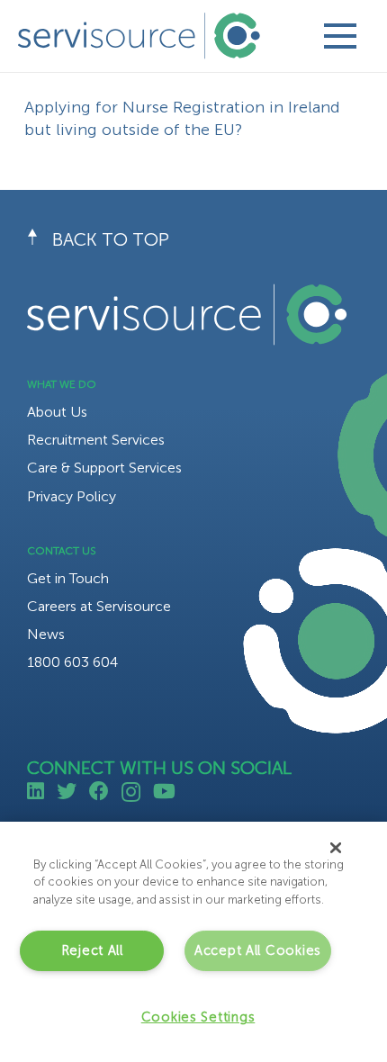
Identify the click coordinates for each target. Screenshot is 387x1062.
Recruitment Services (96, 439)
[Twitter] (66, 791)
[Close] (335, 848)
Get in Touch (68, 578)
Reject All (92, 950)
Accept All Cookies (257, 950)
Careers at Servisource (99, 606)
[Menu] (339, 36)
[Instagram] (131, 792)
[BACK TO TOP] (39, 239)
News (46, 634)
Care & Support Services (104, 467)
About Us (57, 411)
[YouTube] (164, 791)
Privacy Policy (71, 496)
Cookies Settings (198, 1017)
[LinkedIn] (35, 791)
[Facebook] (99, 791)
